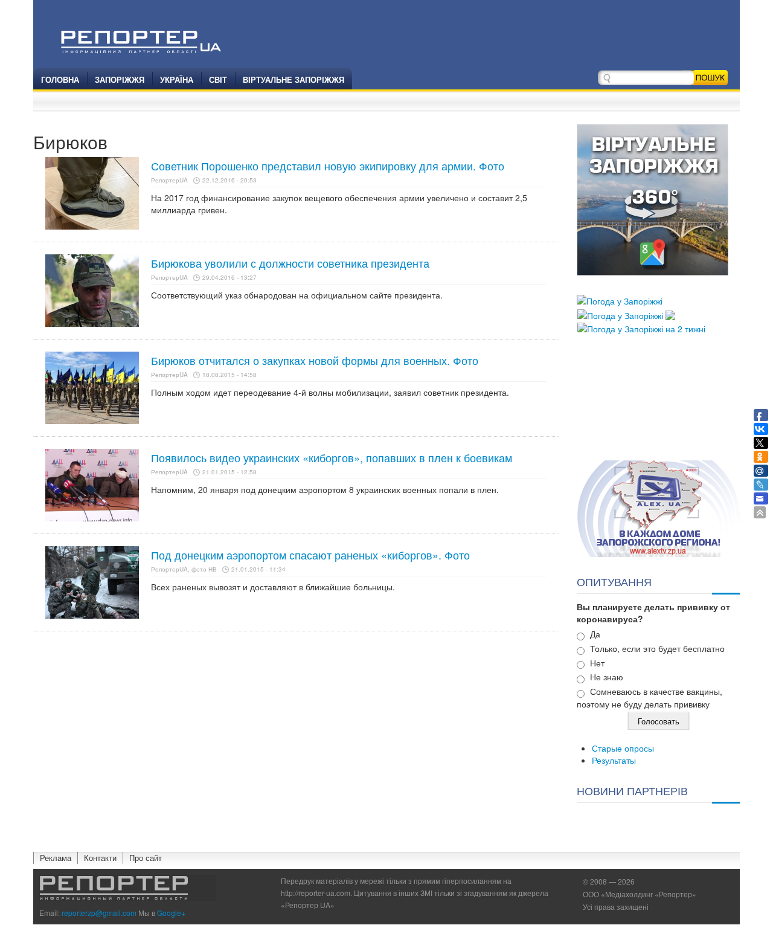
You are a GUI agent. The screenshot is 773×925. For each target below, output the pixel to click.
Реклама (55, 857)
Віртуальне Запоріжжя (293, 79)
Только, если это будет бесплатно (657, 648)
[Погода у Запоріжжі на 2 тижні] (641, 327)
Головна (60, 79)
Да (595, 634)
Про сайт (145, 857)
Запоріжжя (119, 79)
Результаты (614, 760)
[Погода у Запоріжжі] (619, 300)
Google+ (171, 912)
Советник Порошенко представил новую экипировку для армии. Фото (327, 165)
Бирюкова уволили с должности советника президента (290, 263)
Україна (176, 79)
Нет (597, 663)
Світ (218, 79)
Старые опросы (623, 748)
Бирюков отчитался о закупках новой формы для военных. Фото (314, 360)
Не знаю (606, 677)
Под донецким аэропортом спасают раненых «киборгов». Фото (310, 554)
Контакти (100, 857)
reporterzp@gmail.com (99, 912)
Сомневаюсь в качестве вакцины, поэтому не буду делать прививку (649, 697)
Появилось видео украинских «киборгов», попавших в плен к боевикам (331, 457)
